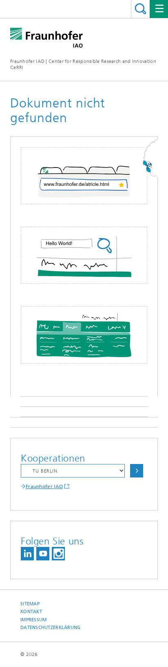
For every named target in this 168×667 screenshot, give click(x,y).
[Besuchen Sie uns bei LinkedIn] (27, 553)
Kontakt (31, 611)
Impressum (33, 619)
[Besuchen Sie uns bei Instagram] (58, 553)
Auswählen (136, 470)
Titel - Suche (140, 9)
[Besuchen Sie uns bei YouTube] (42, 553)
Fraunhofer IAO (44, 486)
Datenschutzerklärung (50, 627)
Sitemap (30, 604)
